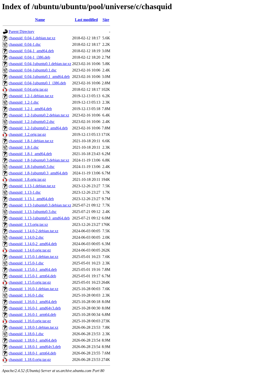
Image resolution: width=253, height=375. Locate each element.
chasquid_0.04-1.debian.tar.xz (32, 38)
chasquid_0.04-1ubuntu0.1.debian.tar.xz (40, 64)
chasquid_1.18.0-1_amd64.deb (33, 340)
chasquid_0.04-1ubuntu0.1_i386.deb (37, 83)
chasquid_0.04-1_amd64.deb (31, 51)
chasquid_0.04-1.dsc (25, 44)
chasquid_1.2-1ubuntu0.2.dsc (32, 121)
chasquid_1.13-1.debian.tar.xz (32, 186)
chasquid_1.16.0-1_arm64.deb (32, 314)
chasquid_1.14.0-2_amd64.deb (33, 244)
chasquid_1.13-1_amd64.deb (31, 199)
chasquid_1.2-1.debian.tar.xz (31, 96)
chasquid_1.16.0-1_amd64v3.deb (35, 308)
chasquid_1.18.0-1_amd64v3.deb (35, 347)
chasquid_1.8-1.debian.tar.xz (31, 141)
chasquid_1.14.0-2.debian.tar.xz (33, 231)
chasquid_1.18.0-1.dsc (26, 334)
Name (40, 20)
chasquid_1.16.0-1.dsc (26, 295)
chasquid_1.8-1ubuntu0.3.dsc (32, 166)
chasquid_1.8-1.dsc (24, 147)
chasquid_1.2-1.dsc (24, 102)
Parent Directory (21, 31)
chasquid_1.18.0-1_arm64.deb (32, 353)
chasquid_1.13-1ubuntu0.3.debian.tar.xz (40, 205)
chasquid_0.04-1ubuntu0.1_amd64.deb (39, 76)
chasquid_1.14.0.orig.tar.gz (30, 250)
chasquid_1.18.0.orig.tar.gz (30, 359)
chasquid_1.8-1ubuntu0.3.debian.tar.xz (39, 160)
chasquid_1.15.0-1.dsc (26, 263)
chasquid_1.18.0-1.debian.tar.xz (33, 327)
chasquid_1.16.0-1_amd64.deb (33, 302)
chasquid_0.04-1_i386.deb (29, 57)
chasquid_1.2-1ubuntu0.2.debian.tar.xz (39, 115)
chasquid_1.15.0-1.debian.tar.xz (33, 257)
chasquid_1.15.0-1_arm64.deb (32, 276)
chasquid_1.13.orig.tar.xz (28, 224)
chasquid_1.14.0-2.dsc (26, 237)
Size (106, 20)
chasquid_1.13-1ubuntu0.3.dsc (33, 212)
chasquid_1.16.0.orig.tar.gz (30, 321)
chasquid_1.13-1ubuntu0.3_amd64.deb (39, 218)
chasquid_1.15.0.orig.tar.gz (30, 282)
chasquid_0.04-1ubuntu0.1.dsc (33, 70)
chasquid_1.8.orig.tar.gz (27, 179)
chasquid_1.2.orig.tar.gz (27, 134)
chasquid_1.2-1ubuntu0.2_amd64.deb (38, 128)
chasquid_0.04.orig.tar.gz (28, 89)
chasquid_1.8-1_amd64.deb (30, 154)
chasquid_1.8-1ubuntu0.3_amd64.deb (38, 173)
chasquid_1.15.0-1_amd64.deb (33, 269)
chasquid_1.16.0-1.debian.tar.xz (33, 289)
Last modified (86, 20)
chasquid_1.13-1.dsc (25, 192)
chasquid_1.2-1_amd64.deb (30, 109)
